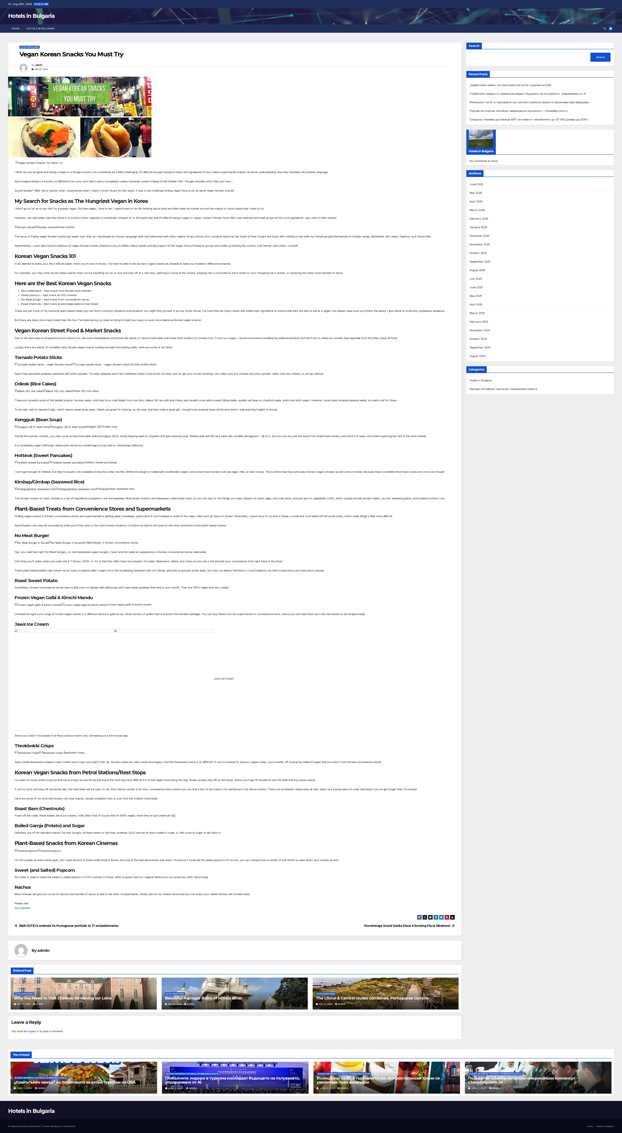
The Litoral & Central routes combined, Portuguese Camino (372, 998)
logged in (33, 1031)
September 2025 (480, 261)
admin (38, 65)
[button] (605, 28)
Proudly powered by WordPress (24, 1126)
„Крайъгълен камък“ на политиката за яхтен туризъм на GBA (511, 85)
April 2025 (476, 304)
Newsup (55, 1126)
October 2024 (478, 338)
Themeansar (69, 1126)
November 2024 (480, 330)
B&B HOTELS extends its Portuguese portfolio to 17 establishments (69, 926)
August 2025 (477, 270)
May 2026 (476, 192)
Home (15, 28)
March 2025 (477, 313)
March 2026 (477, 210)
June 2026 (476, 184)
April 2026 (476, 201)
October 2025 (478, 253)
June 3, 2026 (25, 1088)
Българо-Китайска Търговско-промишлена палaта (503, 389)
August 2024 (478, 356)
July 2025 (476, 278)
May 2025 (476, 296)
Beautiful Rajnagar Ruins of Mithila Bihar (203, 998)
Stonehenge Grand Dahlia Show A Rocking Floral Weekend (407, 926)
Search (474, 46)
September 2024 (480, 347)
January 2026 (478, 227)
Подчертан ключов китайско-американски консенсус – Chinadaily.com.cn (519, 110)
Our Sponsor (23, 907)
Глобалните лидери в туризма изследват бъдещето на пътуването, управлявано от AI (528, 93)
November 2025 (480, 244)
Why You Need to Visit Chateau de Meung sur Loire (62, 998)
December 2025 (480, 235)
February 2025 (479, 321)
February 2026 (479, 218)
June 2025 (476, 287)
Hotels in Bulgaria (31, 15)
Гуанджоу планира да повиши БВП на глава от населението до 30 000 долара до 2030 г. (529, 119)
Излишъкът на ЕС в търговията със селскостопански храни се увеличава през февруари (529, 102)
